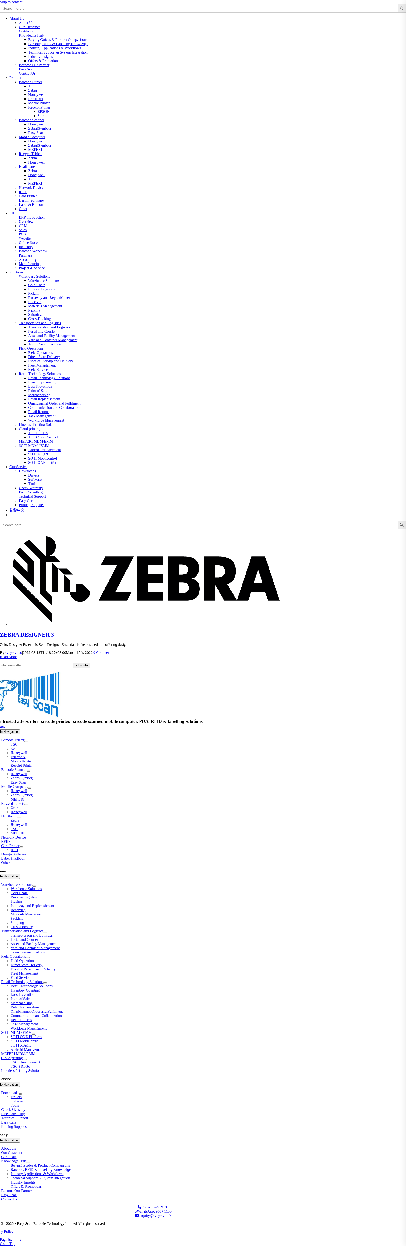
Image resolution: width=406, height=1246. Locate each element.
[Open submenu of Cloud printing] (25, 1059)
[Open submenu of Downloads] (20, 1094)
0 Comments (102, 653)
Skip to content (11, 2)
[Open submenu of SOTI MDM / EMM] (33, 1034)
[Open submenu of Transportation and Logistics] (45, 932)
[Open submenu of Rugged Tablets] (26, 804)
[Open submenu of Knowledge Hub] (28, 1162)
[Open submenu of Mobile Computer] (29, 788)
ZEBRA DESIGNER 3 (27, 635)
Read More (8, 657)
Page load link (10, 1240)
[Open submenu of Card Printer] (21, 847)
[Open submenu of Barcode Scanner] (28, 771)
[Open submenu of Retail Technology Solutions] (45, 983)
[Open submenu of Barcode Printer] (26, 741)
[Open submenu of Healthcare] (19, 817)
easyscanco (13, 653)
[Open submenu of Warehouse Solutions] (34, 886)
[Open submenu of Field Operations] (28, 957)
